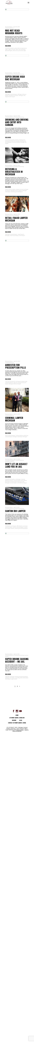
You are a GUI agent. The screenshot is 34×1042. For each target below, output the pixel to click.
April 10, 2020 (17, 459)
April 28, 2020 (17, 73)
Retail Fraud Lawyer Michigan (16, 219)
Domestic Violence (9, 461)
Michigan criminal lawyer (11, 94)
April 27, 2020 (17, 116)
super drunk (14, 679)
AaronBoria (9, 26)
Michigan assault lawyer (11, 483)
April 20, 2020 (17, 361)
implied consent (20, 189)
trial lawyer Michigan (22, 436)
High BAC (8, 676)
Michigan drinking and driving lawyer (19, 676)
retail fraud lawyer (14, 235)
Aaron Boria (10, 116)
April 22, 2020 (17, 165)
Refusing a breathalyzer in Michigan (14, 171)
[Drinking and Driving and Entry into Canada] (17, 107)
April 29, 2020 (17, 26)
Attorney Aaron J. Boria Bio (17, 718)
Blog (20, 720)
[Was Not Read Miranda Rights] (17, 16)
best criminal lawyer (10, 435)
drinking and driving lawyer (21, 528)
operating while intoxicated (21, 677)
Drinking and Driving (19, 74)
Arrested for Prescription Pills (15, 366)
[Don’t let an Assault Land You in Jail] (17, 449)
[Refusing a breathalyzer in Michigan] (17, 155)
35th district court (21, 526)
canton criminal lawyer (18, 527)
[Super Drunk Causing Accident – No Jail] (17, 592)
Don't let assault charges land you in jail (14, 481)
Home (17, 715)
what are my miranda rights (19, 50)
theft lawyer (22, 235)
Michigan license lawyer (16, 190)
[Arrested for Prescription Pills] (17, 299)
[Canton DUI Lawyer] (17, 496)
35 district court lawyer (11, 526)
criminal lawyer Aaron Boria (20, 480)
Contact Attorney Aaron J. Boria (17, 723)
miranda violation (10, 48)
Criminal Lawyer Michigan (14, 419)
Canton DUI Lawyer (15, 511)
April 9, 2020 (16, 507)
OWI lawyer (8, 679)
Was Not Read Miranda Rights (13, 32)
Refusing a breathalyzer (17, 191)
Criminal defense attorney (11, 382)
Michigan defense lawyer (15, 384)
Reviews (14, 720)
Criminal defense (10, 28)
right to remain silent (13, 49)
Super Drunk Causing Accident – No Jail (17, 660)
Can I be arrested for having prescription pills (16, 381)
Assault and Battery (10, 460)
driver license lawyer (10, 189)
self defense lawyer (22, 483)
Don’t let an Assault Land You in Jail (16, 465)
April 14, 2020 (17, 414)
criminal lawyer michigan (11, 436)
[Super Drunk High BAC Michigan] (17, 63)
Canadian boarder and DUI (12, 140)
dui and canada (16, 142)
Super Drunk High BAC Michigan (15, 78)
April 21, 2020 (17, 214)
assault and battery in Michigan (13, 479)
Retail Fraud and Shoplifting (12, 215)
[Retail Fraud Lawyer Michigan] (17, 204)
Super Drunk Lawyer (10, 96)
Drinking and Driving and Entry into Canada (16, 122)
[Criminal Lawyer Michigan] (17, 400)
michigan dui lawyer (13, 95)
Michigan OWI (22, 95)
